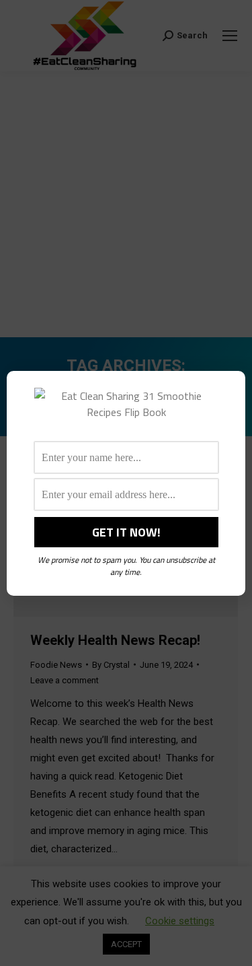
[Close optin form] (227, 392)
